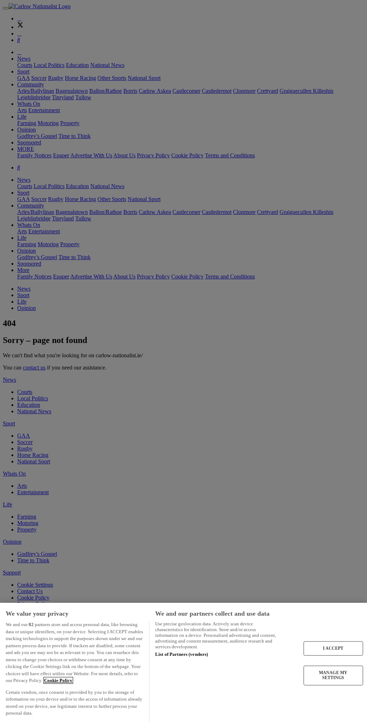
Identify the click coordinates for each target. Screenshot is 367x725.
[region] (183, 664)
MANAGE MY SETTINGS (333, 675)
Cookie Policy (58, 680)
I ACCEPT (333, 648)
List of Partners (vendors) (181, 654)
